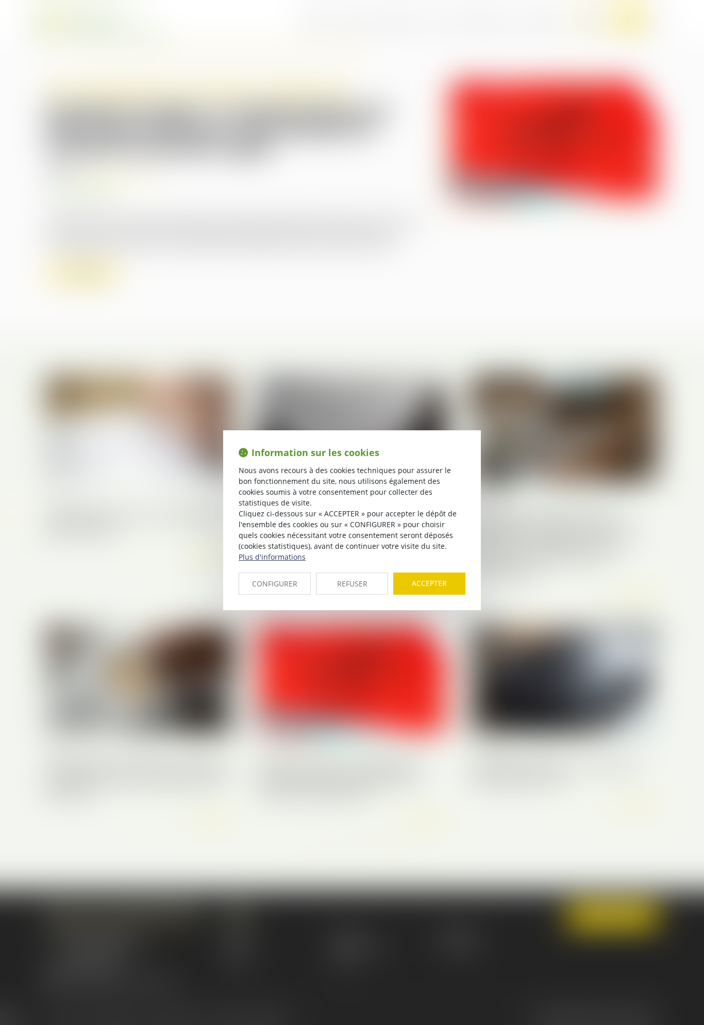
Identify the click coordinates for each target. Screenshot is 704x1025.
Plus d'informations (272, 557)
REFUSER (352, 584)
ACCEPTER (429, 583)
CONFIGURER (274, 584)
